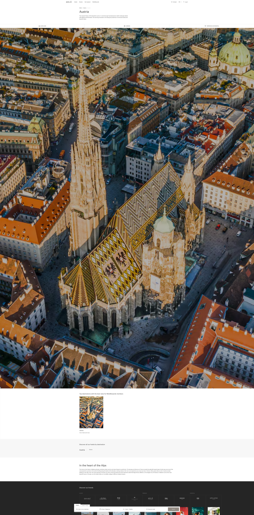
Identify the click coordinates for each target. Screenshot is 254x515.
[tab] (77, 505)
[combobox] (180, 2)
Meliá (80, 8)
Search (173, 509)
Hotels (84, 8)
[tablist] (127, 505)
